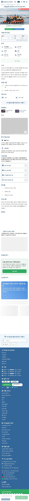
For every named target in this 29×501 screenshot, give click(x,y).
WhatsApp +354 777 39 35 (10, 478)
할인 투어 (4, 415)
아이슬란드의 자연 (6, 425)
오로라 (3, 436)
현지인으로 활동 (6, 484)
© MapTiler (13, 133)
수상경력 (4, 354)
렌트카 (3, 397)
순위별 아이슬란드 (6, 438)
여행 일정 (4, 441)
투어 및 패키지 (5, 393)
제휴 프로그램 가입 (6, 486)
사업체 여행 (4, 413)
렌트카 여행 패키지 (6, 395)
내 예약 (3, 419)
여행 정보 (4, 427)
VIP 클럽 (4, 417)
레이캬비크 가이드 (6, 429)
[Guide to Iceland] (7, 2)
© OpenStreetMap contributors (21, 133)
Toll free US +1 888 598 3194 (11, 471)
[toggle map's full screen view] (25, 132)
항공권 (3, 402)
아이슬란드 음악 (6, 434)
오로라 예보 (4, 443)
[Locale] (15, 2)
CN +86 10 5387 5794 (9, 476)
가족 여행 (4, 406)
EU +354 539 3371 (8, 474)
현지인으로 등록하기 (7, 455)
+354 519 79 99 (7, 465)
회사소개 (4, 352)
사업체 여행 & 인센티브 (7, 448)
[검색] (21, 2)
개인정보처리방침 (6, 359)
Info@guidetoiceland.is (9, 463)
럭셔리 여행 (4, 410)
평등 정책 (4, 361)
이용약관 (4, 357)
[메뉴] (26, 2)
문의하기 (4, 363)
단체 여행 (4, 408)
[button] (14, 16)
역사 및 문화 (5, 432)
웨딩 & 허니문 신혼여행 (7, 451)
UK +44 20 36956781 (9, 473)
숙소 (3, 399)
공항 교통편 (4, 404)
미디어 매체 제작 (6, 453)
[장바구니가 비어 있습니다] (24, 2)
